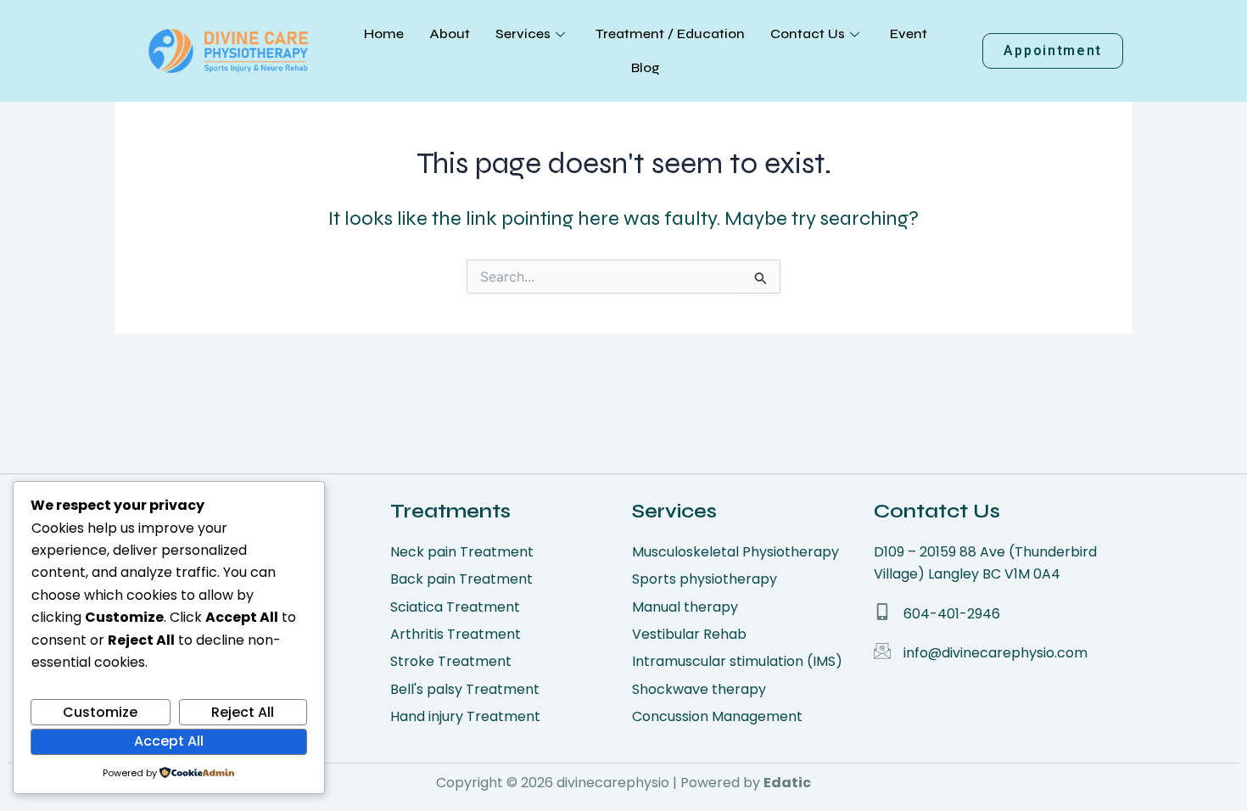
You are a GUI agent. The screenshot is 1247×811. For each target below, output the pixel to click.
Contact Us (807, 33)
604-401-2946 (951, 614)
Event (908, 33)
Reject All (242, 712)
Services (523, 33)
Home (384, 33)
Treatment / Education (670, 33)
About (449, 33)
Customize (100, 712)
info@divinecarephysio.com (995, 653)
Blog (645, 67)
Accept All (169, 741)
